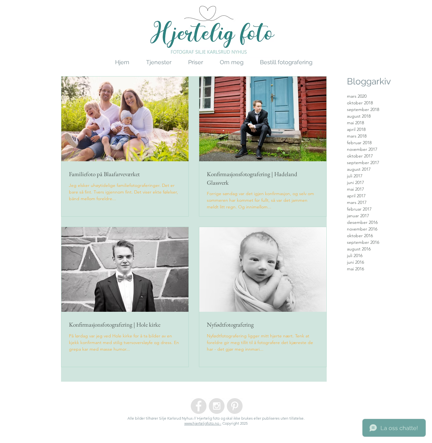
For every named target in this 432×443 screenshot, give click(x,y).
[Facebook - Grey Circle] (199, 406)
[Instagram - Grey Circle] (217, 406)
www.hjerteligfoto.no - (202, 423)
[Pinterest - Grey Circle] (235, 406)
